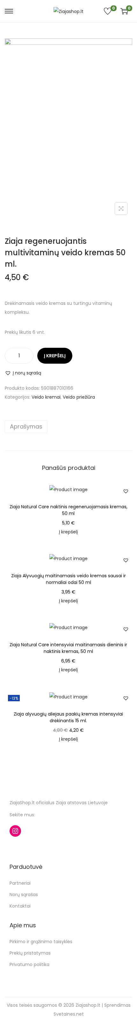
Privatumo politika (29, 964)
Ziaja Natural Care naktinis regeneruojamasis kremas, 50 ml (68, 510)
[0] (122, 11)
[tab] (68, 426)
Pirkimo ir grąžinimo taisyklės (41, 941)
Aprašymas (26, 426)
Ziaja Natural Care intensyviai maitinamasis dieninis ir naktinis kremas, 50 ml (68, 648)
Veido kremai (46, 397)
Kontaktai (20, 906)
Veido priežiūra (79, 397)
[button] (23, 372)
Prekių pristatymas (30, 953)
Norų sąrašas (24, 894)
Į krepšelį (55, 356)
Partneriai (20, 883)
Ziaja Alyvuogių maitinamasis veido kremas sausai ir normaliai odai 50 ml (68, 579)
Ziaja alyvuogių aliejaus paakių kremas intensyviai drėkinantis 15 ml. (68, 717)
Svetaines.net (69, 1014)
